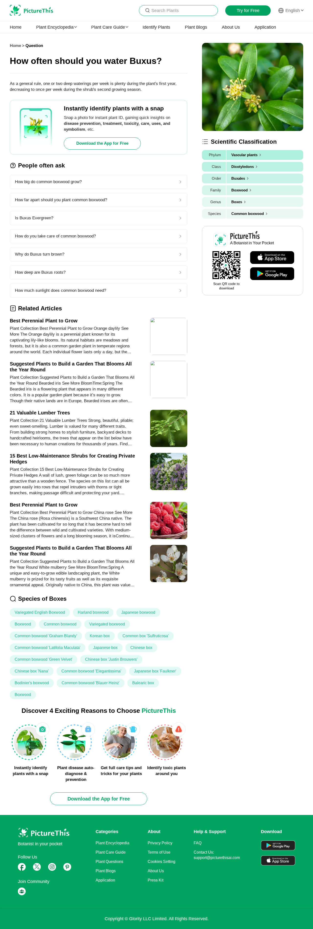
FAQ (197, 843)
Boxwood (23, 624)
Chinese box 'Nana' (32, 671)
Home (16, 27)
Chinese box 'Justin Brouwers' (111, 659)
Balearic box (143, 683)
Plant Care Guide (111, 852)
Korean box (100, 636)
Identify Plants (156, 27)
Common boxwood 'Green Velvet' (43, 659)
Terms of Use (159, 852)
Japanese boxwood (138, 612)
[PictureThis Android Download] (272, 274)
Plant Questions (109, 861)
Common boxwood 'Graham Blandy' (46, 636)
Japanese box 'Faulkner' (155, 671)
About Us (231, 27)
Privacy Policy (160, 843)
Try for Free (248, 10)
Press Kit (155, 880)
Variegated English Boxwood (40, 612)
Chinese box (141, 648)
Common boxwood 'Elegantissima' (91, 671)
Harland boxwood (93, 612)
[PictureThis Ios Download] (272, 257)
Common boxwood (60, 624)
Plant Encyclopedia (112, 843)
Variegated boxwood (107, 624)
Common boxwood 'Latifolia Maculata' (47, 648)
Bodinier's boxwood (32, 683)
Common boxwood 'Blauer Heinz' (91, 683)
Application (265, 27)
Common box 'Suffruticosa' (146, 636)
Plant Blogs (196, 27)
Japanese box (105, 648)
